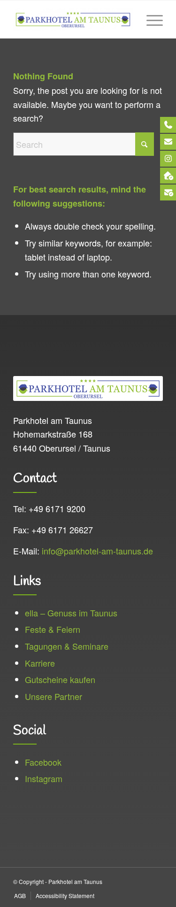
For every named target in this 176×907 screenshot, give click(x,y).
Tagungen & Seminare (66, 646)
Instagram (43, 778)
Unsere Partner (53, 696)
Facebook (43, 762)
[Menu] (150, 19)
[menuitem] (150, 19)
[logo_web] (73, 19)
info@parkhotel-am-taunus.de (97, 551)
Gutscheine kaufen (60, 679)
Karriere (40, 663)
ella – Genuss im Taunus (71, 613)
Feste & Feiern (52, 629)
